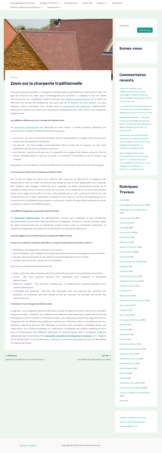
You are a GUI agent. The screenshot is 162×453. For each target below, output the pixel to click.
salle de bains (126, 368)
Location (123, 290)
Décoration (124, 237)
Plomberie (117, 3)
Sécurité (123, 373)
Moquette (124, 310)
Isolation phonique (128, 276)
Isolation (101, 3)
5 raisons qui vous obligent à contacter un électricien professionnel (134, 144)
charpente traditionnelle (26, 127)
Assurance (124, 222)
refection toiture (127, 354)
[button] (58, 3)
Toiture (14, 77)
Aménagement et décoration (133, 209)
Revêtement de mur (129, 358)
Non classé (124, 315)
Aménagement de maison (22, 3)
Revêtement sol (127, 363)
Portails (123, 339)
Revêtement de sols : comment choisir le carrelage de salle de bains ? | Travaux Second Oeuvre (135, 120)
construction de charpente (77, 106)
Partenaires (53, 7)
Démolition (124, 242)
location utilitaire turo (130, 417)
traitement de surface (130, 383)
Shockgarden (138, 422)
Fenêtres (123, 266)
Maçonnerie (125, 295)
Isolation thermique (129, 281)
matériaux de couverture (77, 99)
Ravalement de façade (130, 349)
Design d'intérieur (128, 247)
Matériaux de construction (132, 300)
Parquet (123, 324)
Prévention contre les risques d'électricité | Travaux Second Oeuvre (133, 138)
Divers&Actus (71, 3)
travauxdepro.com (128, 426)
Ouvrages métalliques (130, 319)
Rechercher (124, 25)
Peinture (123, 329)
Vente (122, 400)
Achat (122, 200)
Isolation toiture (127, 285)
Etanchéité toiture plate (131, 261)
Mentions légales (28, 445)
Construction (125, 232)
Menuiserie (125, 305)
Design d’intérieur (48, 3)
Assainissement (127, 218)
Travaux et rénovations (130, 387)
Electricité (87, 3)
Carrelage (124, 227)
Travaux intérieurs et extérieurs (25, 7)
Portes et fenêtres (127, 344)
